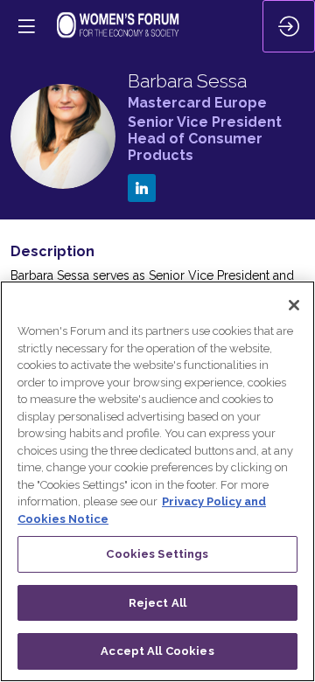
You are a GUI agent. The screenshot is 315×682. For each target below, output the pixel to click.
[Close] (294, 305)
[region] (157, 481)
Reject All (157, 602)
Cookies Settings (157, 553)
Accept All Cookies (157, 651)
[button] (26, 26)
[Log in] (288, 26)
